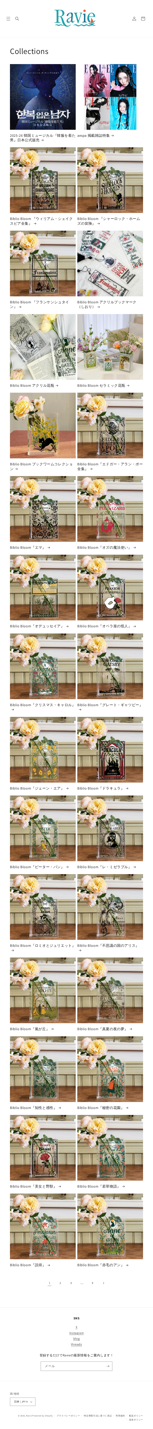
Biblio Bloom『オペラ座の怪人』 (104, 626)
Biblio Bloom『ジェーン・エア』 (37, 788)
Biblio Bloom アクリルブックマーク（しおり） (106, 304)
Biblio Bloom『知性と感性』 (33, 1107)
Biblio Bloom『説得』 (28, 1265)
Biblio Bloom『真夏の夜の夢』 (102, 1029)
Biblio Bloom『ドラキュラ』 (100, 788)
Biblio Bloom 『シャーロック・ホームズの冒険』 (108, 220)
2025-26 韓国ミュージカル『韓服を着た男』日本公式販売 (43, 137)
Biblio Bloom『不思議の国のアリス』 (108, 945)
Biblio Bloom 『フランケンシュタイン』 (39, 304)
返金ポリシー (136, 1419)
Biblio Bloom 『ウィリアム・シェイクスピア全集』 (41, 220)
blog (76, 1338)
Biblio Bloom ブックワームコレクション (41, 466)
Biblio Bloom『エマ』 (28, 547)
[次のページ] (103, 1283)
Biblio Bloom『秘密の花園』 (100, 1107)
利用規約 (120, 1415)
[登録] (107, 1366)
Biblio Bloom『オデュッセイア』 (37, 626)
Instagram (76, 1333)
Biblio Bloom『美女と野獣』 (33, 1186)
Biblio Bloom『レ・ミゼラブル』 (104, 867)
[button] (8, 18)
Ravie (29, 1415)
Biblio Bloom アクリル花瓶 (32, 385)
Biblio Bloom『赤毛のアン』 (100, 1265)
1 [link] (49, 1283)
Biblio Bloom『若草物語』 (99, 1186)
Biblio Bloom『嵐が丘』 (30, 1029)
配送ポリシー (136, 1415)
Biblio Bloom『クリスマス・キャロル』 (43, 705)
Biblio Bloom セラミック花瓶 (101, 385)
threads (76, 1344)
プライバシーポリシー (68, 1415)
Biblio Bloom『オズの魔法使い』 (104, 547)
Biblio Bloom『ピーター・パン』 (37, 867)
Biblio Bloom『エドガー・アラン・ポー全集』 (110, 466)
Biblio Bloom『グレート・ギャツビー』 (110, 705)
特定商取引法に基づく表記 (98, 1415)
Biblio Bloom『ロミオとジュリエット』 (43, 945)
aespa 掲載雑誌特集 (93, 135)
